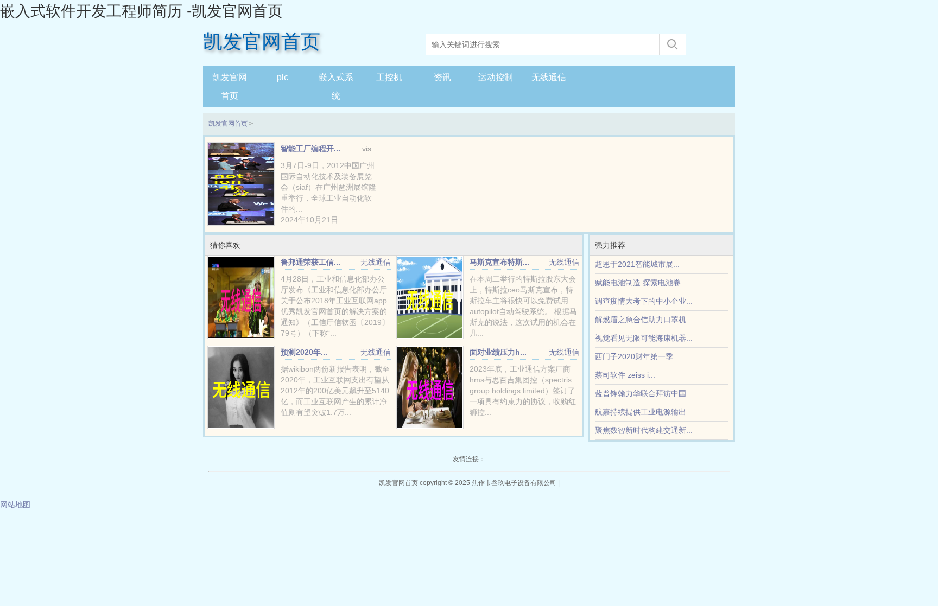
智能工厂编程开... (310, 148)
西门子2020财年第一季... (637, 356)
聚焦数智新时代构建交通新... (644, 430)
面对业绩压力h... (498, 352)
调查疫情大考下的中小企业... (644, 301)
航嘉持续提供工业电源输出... (644, 411)
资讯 (442, 77)
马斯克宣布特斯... (499, 262)
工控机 (389, 77)
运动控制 (495, 77)
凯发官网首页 (261, 42)
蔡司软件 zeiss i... (625, 375)
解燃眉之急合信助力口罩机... (644, 319)
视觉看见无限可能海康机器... (644, 338)
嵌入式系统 (336, 86)
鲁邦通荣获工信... (310, 262)
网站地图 (15, 504)
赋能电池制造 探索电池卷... (641, 282)
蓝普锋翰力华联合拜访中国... (644, 393)
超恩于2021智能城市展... (637, 264)
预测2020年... (304, 352)
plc (282, 77)
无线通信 (548, 77)
